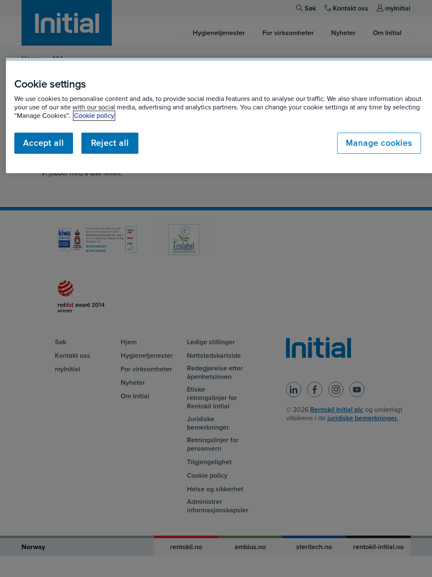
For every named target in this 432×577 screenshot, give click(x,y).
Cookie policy (94, 116)
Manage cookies (379, 143)
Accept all (43, 143)
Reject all (110, 143)
